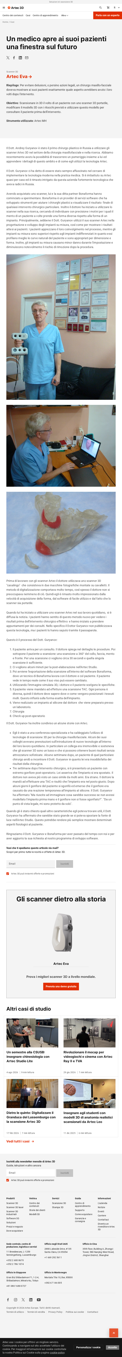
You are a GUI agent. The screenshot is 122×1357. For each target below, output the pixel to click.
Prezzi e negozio (14, 1226)
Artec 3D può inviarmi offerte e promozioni (32, 873)
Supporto (80, 1210)
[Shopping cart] (108, 7)
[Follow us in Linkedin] (30, 1299)
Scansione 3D (59, 1203)
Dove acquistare (14, 1230)
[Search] (100, 7)
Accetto (112, 1347)
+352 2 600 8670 (15, 1260)
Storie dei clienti (37, 1210)
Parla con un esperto (107, 15)
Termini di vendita (36, 1312)
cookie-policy (57, 1352)
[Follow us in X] (23, 1299)
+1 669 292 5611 (53, 1257)
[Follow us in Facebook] (8, 1299)
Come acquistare (83, 1214)
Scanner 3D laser (15, 1207)
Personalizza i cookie (88, 1347)
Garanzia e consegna (81, 1220)
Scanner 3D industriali (12, 1213)
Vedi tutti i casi (18, 1141)
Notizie (101, 1207)
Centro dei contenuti (13, 15)
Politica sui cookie (75, 1312)
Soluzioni (11, 1222)
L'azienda (102, 1203)
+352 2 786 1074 (15, 1264)
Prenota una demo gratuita (61, 986)
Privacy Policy (55, 1312)
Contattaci (103, 1219)
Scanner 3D (12, 71)
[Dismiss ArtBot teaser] (106, 1327)
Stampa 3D (57, 1207)
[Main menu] (4, 7)
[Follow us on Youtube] (39, 1299)
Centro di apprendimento (45, 15)
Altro (63, 15)
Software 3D (12, 1218)
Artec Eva (16, 76)
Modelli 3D (34, 1214)
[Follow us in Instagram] (15, 1299)
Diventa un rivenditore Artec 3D (106, 1227)
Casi (28, 15)
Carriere (102, 1215)
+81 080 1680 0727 (16, 1286)
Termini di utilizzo (15, 1312)
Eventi (101, 1211)
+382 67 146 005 (53, 1283)
